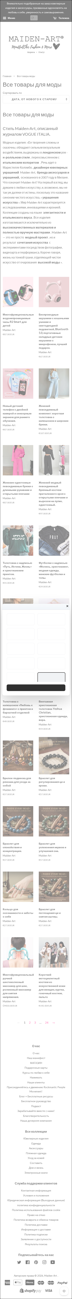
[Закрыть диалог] (67, 606)
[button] (21, 619)
